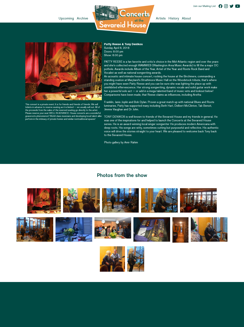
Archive (82, 18)
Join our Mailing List (204, 6)
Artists (161, 18)
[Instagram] (226, 6)
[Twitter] (232, 6)
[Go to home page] (123, 19)
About (186, 18)
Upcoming (66, 18)
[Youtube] (237, 6)
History (173, 18)
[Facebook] (220, 6)
